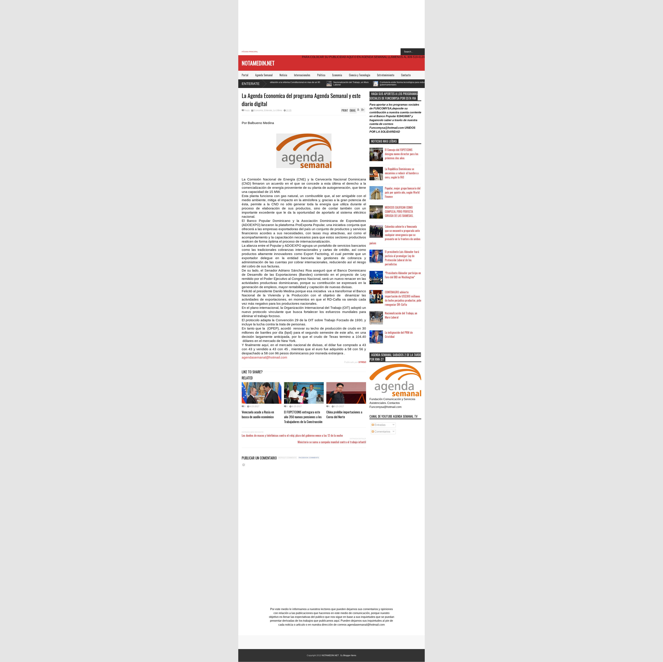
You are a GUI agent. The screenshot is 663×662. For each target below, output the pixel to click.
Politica (321, 75)
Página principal (250, 52)
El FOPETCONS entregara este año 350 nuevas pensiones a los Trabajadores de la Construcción (303, 416)
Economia (337, 75)
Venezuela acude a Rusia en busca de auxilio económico (258, 414)
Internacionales (302, 75)
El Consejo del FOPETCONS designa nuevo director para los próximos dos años (401, 154)
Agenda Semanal (264, 75)
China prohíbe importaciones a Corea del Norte (344, 414)
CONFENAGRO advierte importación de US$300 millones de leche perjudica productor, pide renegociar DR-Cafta (403, 298)
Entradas (380, 424)
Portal (245, 75)
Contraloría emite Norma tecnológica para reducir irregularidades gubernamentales (344, 83)
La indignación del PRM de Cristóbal (399, 334)
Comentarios (382, 431)
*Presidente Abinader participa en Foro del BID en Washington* (403, 275)
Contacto (406, 75)
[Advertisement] (331, 24)
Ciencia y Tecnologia (359, 75)
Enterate (251, 84)
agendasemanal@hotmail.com (264, 357)
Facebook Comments (309, 458)
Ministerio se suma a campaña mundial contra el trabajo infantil (332, 442)
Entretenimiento (385, 75)
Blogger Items (349, 655)
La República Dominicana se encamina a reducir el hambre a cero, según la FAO (402, 173)
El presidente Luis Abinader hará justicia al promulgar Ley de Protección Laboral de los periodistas (402, 258)
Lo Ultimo (277, 110)
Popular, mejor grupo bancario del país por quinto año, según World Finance (402, 192)
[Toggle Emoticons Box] (244, 465)
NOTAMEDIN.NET (258, 63)
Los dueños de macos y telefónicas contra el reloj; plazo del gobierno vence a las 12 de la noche (292, 435)
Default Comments (287, 458)
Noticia (283, 75)
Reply (247, 110)
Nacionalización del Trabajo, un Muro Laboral (285, 83)
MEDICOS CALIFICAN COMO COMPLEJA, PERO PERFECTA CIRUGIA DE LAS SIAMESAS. (399, 211)
